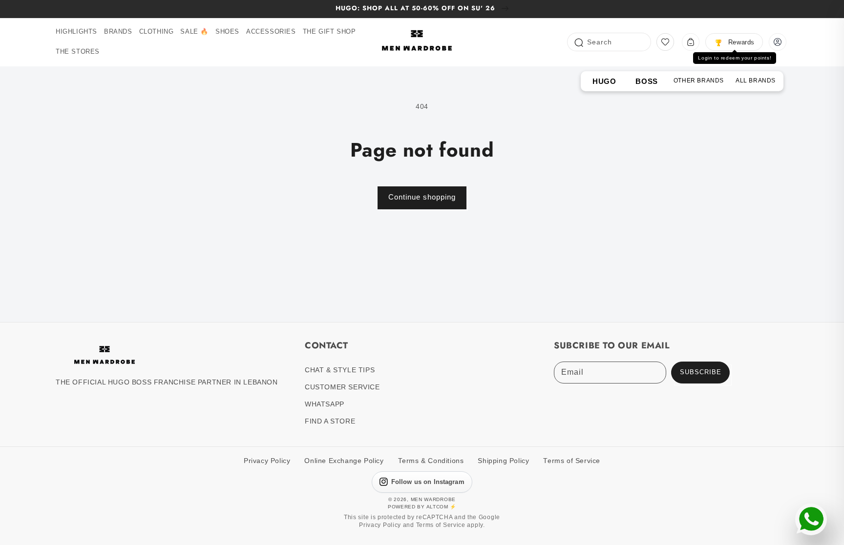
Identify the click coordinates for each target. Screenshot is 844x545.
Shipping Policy (503, 460)
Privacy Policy (267, 460)
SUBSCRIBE (700, 372)
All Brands (756, 80)
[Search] (578, 41)
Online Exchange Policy (343, 460)
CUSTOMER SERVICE (342, 387)
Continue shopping (422, 197)
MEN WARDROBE (433, 499)
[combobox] (609, 42)
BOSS (646, 81)
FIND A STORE (330, 421)
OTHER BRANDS (699, 80)
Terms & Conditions (431, 460)
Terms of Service (571, 460)
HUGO (604, 81)
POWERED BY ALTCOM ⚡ (422, 506)
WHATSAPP (324, 404)
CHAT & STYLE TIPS (340, 370)
